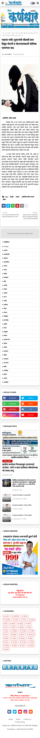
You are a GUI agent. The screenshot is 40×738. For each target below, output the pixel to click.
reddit (30, 404)
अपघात (5, 250)
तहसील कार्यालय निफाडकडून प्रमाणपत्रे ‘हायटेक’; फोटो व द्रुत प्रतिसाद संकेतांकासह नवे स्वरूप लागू (20, 467)
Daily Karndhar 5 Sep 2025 (21, 495)
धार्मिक (5, 324)
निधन (5, 328)
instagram (12, 415)
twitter (30, 398)
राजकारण (6, 359)
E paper (6, 246)
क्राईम (12, 197)
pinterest (12, 409)
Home (4, 33)
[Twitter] (8, 206)
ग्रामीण (5, 293)
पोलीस (5, 347)
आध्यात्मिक (6, 262)
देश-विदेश (6, 320)
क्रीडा (5, 289)
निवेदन (5, 335)
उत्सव (5, 270)
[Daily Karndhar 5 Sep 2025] (6, 498)
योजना (6, 642)
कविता (5, 274)
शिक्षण (5, 374)
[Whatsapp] (13, 206)
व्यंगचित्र (6, 370)
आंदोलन (6, 258)
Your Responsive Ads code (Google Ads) (20, 233)
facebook (12, 398)
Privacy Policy (20, 722)
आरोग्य (5, 266)
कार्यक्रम (6, 277)
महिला (5, 355)
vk (31, 409)
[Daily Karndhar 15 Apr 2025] (6, 508)
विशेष (8, 33)
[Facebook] (4, 206)
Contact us (27, 719)
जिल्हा (5, 308)
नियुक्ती (6, 332)
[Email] (22, 206)
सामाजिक (6, 382)
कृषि (5, 281)
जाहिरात (6, 305)
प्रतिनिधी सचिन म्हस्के (28, 197)
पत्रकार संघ (7, 339)
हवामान (7, 649)
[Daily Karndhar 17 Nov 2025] (6, 518)
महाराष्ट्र (6, 351)
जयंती (5, 301)
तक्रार (17, 197)
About (18, 719)
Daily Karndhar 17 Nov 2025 (22, 515)
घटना (5, 297)
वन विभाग (6, 363)
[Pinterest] (17, 206)
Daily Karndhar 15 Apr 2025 (21, 505)
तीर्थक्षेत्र (6, 316)
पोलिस (5, 343)
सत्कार (5, 378)
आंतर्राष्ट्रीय (7, 254)
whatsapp (12, 404)
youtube (31, 415)
